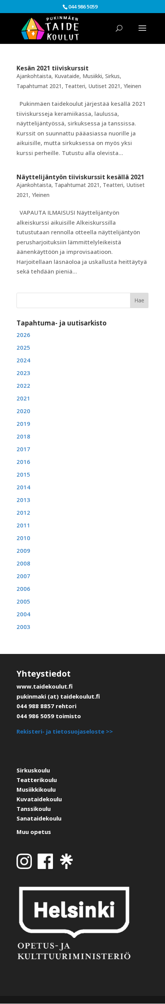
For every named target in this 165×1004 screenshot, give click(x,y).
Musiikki (92, 76)
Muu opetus (33, 832)
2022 (23, 385)
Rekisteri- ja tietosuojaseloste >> (64, 731)
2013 (23, 500)
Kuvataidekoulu (39, 799)
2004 (23, 614)
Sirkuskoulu (33, 770)
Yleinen (132, 86)
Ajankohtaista (33, 76)
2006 (23, 588)
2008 (23, 563)
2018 (23, 436)
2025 (23, 347)
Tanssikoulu (33, 808)
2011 (23, 525)
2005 (23, 601)
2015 (23, 474)
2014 (23, 487)
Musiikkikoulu (36, 789)
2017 (23, 449)
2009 (23, 550)
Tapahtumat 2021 (39, 86)
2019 (23, 423)
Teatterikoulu (36, 780)
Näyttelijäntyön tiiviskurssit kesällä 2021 (80, 177)
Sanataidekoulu (38, 818)
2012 (23, 512)
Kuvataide (66, 76)
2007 (23, 576)
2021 (23, 398)
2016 (23, 461)
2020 (23, 411)
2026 (23, 335)
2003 (23, 626)
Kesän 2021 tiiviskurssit (52, 68)
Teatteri (75, 86)
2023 (23, 373)
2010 (23, 538)
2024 (23, 360)
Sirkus (112, 76)
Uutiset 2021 (104, 86)
